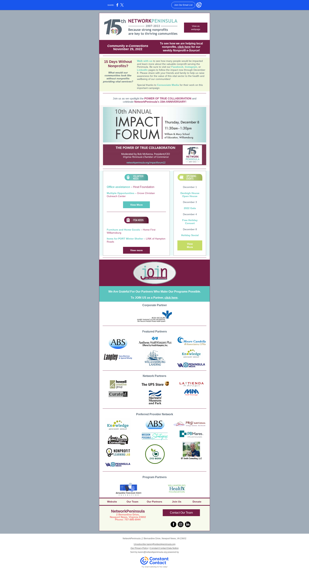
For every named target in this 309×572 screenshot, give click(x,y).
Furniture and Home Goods (123, 229)
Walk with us (144, 60)
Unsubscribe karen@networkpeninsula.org (154, 544)
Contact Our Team (181, 512)
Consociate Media (168, 84)
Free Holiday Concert (190, 222)
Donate (197, 501)
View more (136, 250)
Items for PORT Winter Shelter (125, 238)
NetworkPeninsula (128, 511)
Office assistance (118, 186)
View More (136, 204)
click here (184, 46)
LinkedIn (142, 69)
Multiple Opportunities (120, 193)
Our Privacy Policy (139, 548)
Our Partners (154, 501)
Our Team (132, 501)
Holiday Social (190, 235)
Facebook (177, 66)
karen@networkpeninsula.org (152, 552)
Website (112, 501)
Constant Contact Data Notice (164, 548)
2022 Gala (190, 208)
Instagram (191, 66)
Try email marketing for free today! (155, 567)
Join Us (176, 501)
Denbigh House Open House (189, 195)
